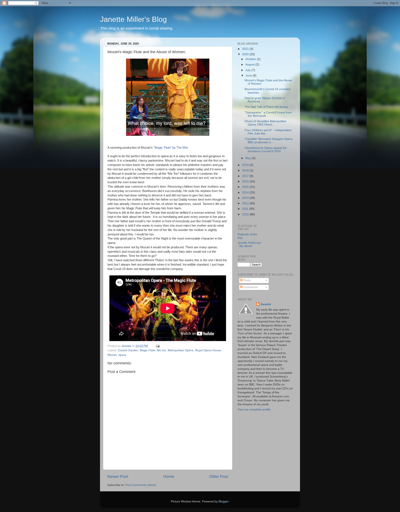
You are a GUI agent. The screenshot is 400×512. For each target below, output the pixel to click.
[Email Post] (157, 346)
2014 (246, 192)
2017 (246, 176)
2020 (246, 54)
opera (122, 354)
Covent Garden (128, 350)
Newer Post (117, 476)
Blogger (224, 501)
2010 (246, 214)
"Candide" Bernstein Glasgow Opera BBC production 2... (268, 140)
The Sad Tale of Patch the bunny (266, 106)
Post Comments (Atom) (140, 485)
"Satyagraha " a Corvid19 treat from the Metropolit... (268, 114)
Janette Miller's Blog (133, 19)
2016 (246, 181)
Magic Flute (147, 350)
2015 (246, 186)
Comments (250, 287)
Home (168, 476)
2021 (246, 48)
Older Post (218, 476)
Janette (265, 304)
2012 (246, 203)
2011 (245, 208)
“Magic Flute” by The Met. (171, 147)
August (250, 64)
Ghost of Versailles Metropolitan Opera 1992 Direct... (265, 123)
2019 (246, 165)
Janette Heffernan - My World (249, 244)
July (248, 70)
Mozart (112, 354)
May (248, 158)
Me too (161, 350)
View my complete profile (254, 409)
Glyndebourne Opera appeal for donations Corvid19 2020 (266, 149)
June (249, 75)
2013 (246, 198)
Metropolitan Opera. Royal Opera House (194, 350)
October (251, 59)
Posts (246, 280)
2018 (246, 170)
